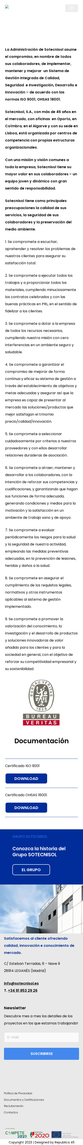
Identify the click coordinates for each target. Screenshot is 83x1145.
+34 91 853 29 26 (22, 990)
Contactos (11, 1112)
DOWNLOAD (26, 778)
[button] (71, 8)
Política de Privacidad (18, 1093)
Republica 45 (65, 1142)
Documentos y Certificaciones (24, 1100)
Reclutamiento (13, 1106)
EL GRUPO (31, 869)
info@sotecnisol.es (21, 983)
